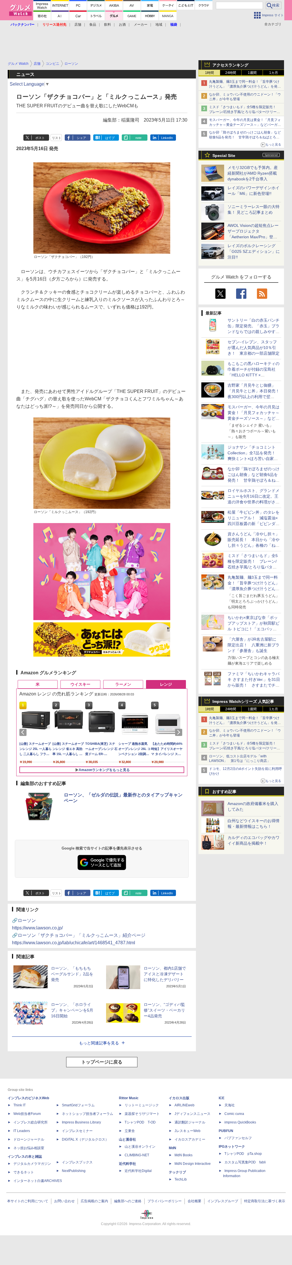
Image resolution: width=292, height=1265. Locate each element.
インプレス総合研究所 (30, 1122)
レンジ (166, 684)
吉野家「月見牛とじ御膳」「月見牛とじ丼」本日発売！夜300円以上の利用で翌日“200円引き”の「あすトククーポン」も (253, 396)
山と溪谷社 (127, 1139)
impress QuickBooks (240, 1122)
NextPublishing (74, 1171)
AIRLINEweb (184, 1105)
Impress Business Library (81, 1122)
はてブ (110, 138)
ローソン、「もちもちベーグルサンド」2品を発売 (72, 974)
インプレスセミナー (77, 1131)
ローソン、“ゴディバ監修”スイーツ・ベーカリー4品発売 (164, 1010)
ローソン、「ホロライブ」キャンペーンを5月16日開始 (72, 1010)
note (138, 138)
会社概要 (194, 1201)
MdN (172, 1148)
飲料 (107, 25)
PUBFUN (226, 1131)
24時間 (230, 73)
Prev (24, 732)
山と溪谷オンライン (140, 1147)
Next (179, 732)
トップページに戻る (101, 1062)
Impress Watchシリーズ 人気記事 (243, 701)
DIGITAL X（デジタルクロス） (85, 1139)
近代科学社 (127, 1164)
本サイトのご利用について (27, 1201)
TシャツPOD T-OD (140, 1122)
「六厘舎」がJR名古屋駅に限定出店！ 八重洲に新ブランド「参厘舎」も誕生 (253, 645)
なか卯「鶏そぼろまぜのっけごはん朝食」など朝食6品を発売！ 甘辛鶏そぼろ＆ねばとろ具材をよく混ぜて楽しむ (245, 137)
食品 (92, 25)
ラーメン (123, 684)
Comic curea (234, 1114)
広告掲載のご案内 (94, 1201)
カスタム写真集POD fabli (245, 1162)
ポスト (40, 138)
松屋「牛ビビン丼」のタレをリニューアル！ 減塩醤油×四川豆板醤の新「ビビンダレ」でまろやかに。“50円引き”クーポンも (253, 523)
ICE (221, 1098)
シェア (81, 138)
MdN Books (183, 1155)
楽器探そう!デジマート (142, 1114)
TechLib (181, 1179)
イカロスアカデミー (190, 1139)
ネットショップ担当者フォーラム (87, 1114)
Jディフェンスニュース (192, 1114)
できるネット (23, 1172)
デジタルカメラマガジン (32, 1164)
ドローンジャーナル (28, 1139)
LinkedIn (167, 138)
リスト (56, 138)
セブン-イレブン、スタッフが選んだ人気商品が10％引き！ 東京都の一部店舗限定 (253, 348)
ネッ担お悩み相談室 (28, 1148)
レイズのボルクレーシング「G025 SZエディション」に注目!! (254, 251)
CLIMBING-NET (137, 1155)
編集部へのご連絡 (127, 1201)
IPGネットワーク (232, 1147)
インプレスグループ (222, 1201)
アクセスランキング (230, 65)
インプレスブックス (77, 1162)
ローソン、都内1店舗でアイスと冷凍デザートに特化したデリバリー (165, 974)
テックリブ (177, 1172)
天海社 (229, 1105)
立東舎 (130, 1131)
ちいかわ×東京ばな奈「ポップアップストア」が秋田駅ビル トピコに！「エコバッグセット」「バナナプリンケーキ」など (253, 629)
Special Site (223, 155)
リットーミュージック (142, 1105)
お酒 (122, 25)
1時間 (209, 73)
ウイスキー (80, 684)
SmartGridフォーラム (78, 1105)
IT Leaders (21, 1131)
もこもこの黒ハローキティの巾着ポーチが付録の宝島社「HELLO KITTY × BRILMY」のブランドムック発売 (253, 375)
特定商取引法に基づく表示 (264, 1201)
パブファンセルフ (238, 1138)
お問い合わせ (64, 1201)
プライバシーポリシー (164, 1201)
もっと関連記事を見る (99, 1043)
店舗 (77, 25)
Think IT (19, 1105)
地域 (158, 25)
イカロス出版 (179, 1098)
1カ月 (273, 73)
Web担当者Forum (27, 1114)
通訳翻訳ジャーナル (190, 1122)
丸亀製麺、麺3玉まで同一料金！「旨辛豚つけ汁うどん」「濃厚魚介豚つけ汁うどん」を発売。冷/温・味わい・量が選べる (244, 86)
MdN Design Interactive (193, 1164)
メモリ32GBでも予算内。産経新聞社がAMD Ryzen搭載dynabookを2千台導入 (253, 173)
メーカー (140, 25)
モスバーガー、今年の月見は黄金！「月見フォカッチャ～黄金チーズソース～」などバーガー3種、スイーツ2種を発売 (245, 125)
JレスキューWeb (187, 1131)
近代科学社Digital (138, 1171)
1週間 (252, 73)
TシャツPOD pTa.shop (243, 1154)
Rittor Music (129, 1098)
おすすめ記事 (224, 791)
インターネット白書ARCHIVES (37, 1181)
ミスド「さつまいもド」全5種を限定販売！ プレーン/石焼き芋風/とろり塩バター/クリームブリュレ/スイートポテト (244, 112)
